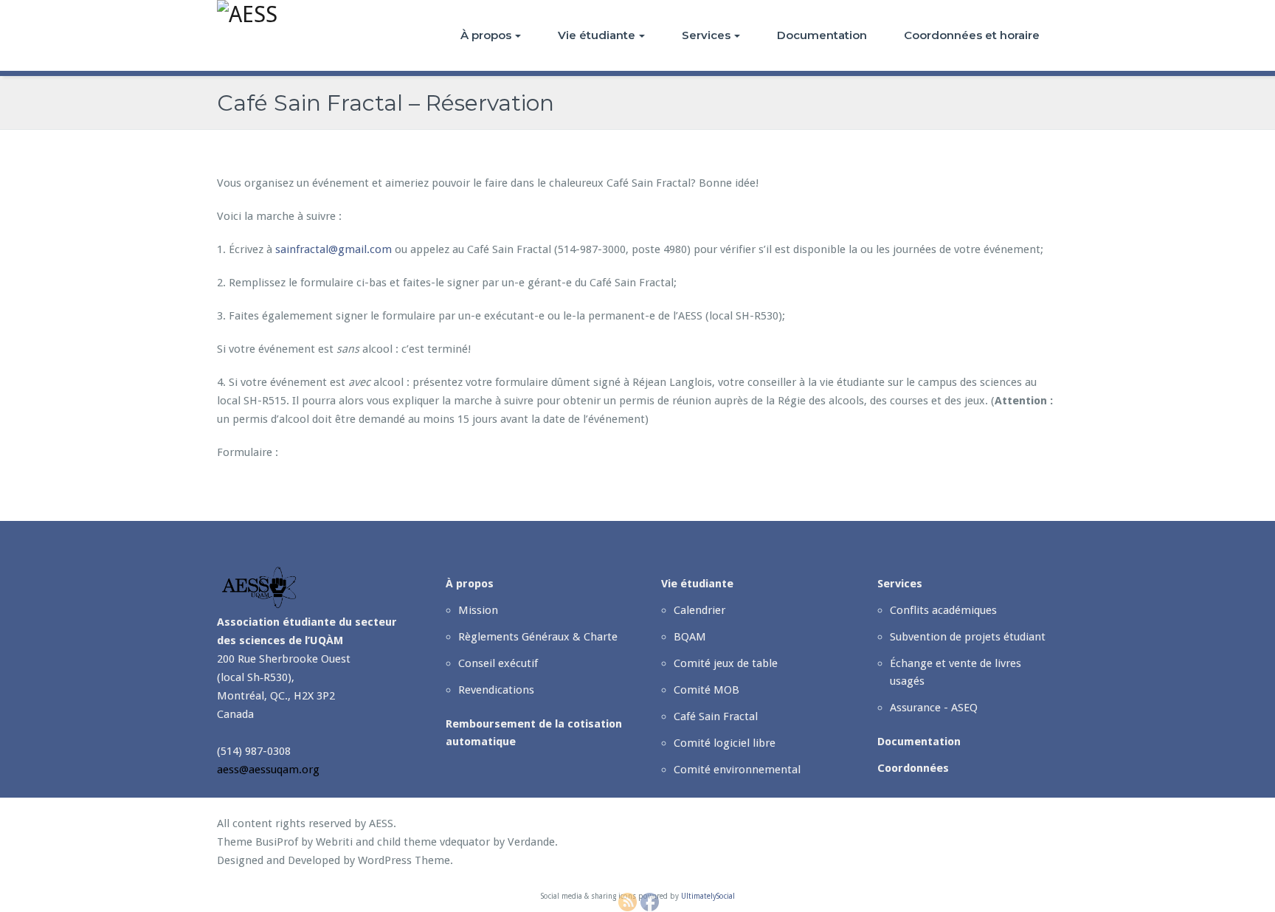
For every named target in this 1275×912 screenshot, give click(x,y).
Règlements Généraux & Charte (538, 636)
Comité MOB (706, 690)
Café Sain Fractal (716, 716)
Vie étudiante (596, 35)
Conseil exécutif (498, 663)
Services (706, 35)
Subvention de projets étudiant (968, 636)
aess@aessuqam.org (268, 769)
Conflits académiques (943, 610)
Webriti (334, 842)
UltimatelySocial (708, 896)
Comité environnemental (737, 769)
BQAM (690, 636)
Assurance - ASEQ (934, 707)
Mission (478, 610)
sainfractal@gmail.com (333, 249)
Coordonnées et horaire (972, 35)
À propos (485, 35)
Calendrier (699, 610)
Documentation (822, 35)
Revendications (496, 690)
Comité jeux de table (726, 663)
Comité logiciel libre (724, 743)
